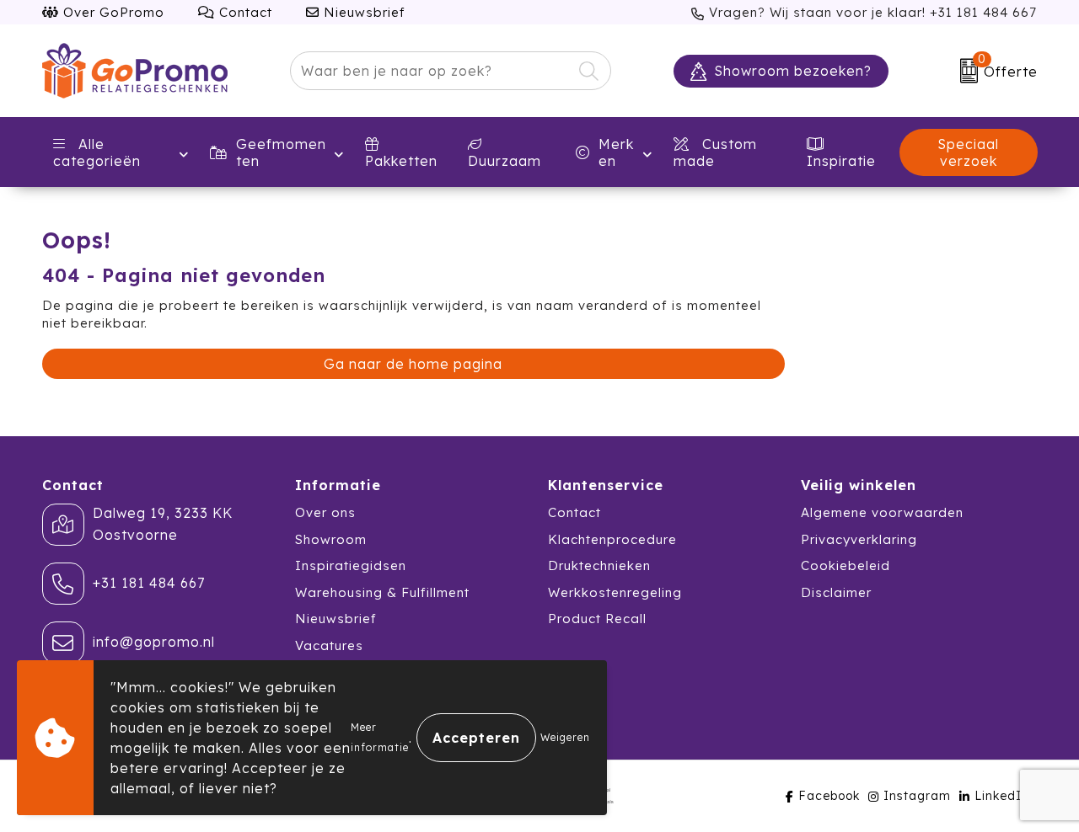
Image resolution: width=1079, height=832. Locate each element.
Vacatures (329, 645)
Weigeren (565, 737)
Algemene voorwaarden (882, 512)
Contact (243, 12)
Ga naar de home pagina (413, 363)
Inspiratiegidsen (350, 565)
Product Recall (597, 619)
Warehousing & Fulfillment (382, 592)
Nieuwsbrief (362, 12)
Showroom (331, 539)
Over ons (325, 512)
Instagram (917, 795)
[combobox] (431, 71)
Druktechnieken (599, 565)
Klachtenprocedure (612, 539)
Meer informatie (380, 737)
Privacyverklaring (859, 539)
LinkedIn (1001, 795)
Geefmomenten (281, 152)
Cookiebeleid (845, 565)
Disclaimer (836, 592)
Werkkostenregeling (615, 592)
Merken (616, 152)
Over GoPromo (111, 12)
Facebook (829, 795)
